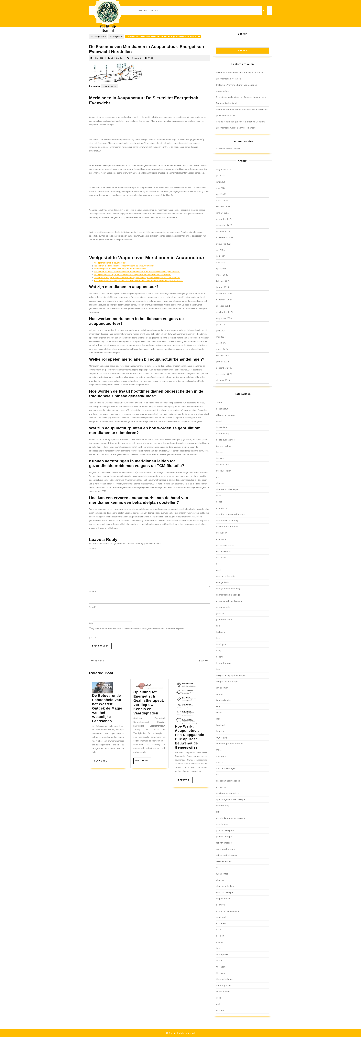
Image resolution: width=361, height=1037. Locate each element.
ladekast (220, 725)
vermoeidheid (223, 991)
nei (217, 774)
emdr (219, 570)
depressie (221, 539)
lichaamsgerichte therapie (230, 743)
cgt (218, 477)
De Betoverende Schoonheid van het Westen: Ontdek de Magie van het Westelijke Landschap (107, 708)
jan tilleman (222, 688)
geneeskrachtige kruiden (229, 601)
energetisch (222, 582)
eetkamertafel (223, 551)
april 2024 (221, 343)
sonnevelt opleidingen (227, 911)
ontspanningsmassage (228, 781)
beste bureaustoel (225, 440)
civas (219, 495)
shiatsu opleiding (225, 886)
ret (217, 867)
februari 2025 (223, 281)
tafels (219, 960)
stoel (219, 929)
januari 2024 (222, 362)
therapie (220, 973)
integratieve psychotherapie (231, 675)
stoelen (220, 936)
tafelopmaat (222, 954)
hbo (218, 626)
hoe (218, 638)
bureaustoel (222, 464)
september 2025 (224, 238)
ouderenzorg (222, 805)
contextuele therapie (227, 526)
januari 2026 (222, 213)
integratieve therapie (227, 681)
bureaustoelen (223, 471)
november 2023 (224, 374)
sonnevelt (221, 905)
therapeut (221, 967)
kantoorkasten (223, 700)
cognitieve (221, 508)
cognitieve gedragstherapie (230, 514)
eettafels (221, 557)
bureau (219, 452)
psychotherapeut (225, 830)
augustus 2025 (224, 244)
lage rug (220, 731)
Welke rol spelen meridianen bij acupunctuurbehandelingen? (121, 269)
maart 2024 (222, 349)
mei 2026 (221, 188)
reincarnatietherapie (227, 855)
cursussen (221, 533)
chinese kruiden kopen (227, 489)
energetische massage (228, 595)
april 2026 (221, 194)
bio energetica (223, 446)
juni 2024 (220, 331)
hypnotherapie (223, 663)
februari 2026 (223, 207)
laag (218, 719)
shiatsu (220, 880)
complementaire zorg (227, 520)
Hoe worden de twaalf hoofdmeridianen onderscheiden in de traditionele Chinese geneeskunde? (137, 272)
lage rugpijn (222, 737)
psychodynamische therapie (231, 818)
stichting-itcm (117, 58)
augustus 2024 (224, 318)
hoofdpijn (221, 644)
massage (221, 756)
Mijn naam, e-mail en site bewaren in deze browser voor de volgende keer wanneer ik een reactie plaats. (137, 628)
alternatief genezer (226, 415)
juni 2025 (220, 256)
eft (217, 564)
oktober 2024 (223, 306)
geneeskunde (223, 607)
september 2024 (224, 312)
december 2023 (224, 368)
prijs (218, 812)
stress (219, 942)
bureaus (220, 458)
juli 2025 (220, 250)
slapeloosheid (223, 898)
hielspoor (221, 632)
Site (91, 623)
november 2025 (224, 225)
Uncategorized (116, 36)
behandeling (222, 433)
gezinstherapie (224, 619)
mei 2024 (221, 337)
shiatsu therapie (224, 892)
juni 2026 (220, 182)
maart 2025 (222, 275)
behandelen (222, 427)
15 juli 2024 (99, 58)
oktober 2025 (223, 231)
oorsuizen (221, 787)
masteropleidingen (226, 768)
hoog (218, 650)
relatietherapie (224, 861)
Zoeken (242, 33)
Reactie (93, 549)
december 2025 (224, 219)
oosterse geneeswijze (227, 793)
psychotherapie (224, 836)
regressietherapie (225, 849)
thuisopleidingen (224, 979)
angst (219, 421)
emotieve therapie (225, 576)
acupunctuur (222, 409)
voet (218, 998)
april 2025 (221, 269)
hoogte (220, 657)
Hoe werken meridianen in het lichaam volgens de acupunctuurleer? (124, 266)
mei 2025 (221, 262)
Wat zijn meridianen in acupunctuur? (110, 263)
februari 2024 (223, 355)
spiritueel (221, 917)
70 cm (219, 402)
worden (220, 1010)
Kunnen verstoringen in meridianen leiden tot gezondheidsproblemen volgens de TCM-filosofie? (137, 277)
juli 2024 (220, 324)
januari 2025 (222, 287)
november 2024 (224, 300)
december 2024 (224, 293)
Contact (154, 11)
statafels (221, 923)
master (220, 762)
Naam (92, 592)
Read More (102, 762)
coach (219, 502)
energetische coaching (228, 588)
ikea (218, 669)
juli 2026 (220, 176)
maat (219, 750)
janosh (219, 694)
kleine (219, 712)
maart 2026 (222, 200)
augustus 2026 (224, 169)
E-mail (92, 607)
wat (218, 1004)
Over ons (142, 11)
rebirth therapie (224, 843)
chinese (220, 483)
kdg (218, 706)
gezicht (220, 613)
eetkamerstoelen (225, 545)
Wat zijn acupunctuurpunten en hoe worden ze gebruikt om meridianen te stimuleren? (132, 275)
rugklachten (222, 874)
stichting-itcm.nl (98, 36)
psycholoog (222, 824)
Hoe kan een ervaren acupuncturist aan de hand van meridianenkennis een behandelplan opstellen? (138, 280)
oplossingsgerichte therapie (231, 799)
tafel (218, 948)
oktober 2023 (223, 380)
